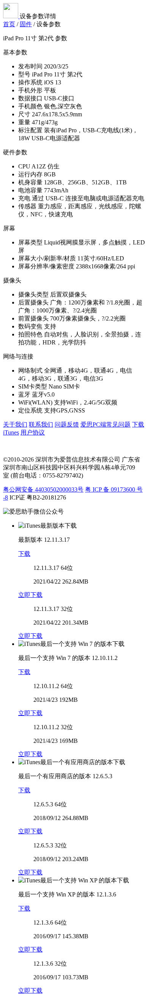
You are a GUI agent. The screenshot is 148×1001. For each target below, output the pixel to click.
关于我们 (15, 424)
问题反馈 (67, 424)
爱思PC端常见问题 (105, 424)
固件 (26, 24)
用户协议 (32, 432)
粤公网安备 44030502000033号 (43, 489)
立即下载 (30, 595)
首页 (9, 24)
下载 (24, 553)
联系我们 (41, 424)
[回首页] (11, 16)
